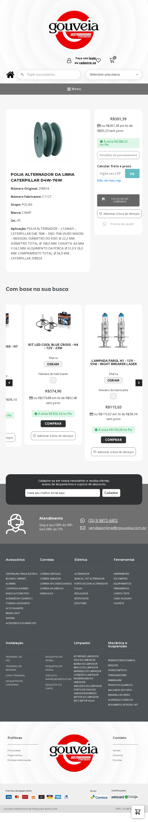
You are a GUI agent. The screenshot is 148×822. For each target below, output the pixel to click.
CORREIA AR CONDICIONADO (56, 575)
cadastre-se (87, 62)
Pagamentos (15, 747)
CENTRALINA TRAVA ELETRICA (22, 565)
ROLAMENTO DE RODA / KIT (123, 696)
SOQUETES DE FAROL (54, 659)
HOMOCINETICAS (117, 662)
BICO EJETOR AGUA (84, 692)
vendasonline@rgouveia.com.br (118, 520)
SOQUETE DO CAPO (53, 678)
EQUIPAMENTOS (122, 575)
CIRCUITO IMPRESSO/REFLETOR (55, 669)
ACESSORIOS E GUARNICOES (21, 614)
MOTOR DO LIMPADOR (86, 689)
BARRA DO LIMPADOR (86, 655)
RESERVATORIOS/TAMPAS (121, 652)
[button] (137, 811)
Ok (132, 174)
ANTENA (10, 609)
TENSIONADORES (117, 667)
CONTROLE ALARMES (17, 580)
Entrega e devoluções (19, 752)
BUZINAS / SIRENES (16, 570)
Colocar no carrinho (120, 200)
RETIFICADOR (81, 590)
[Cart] (112, 60)
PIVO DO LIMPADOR (84, 652)
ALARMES (11, 575)
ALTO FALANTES (14, 600)
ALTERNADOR (81, 565)
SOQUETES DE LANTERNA (14, 674)
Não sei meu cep (109, 180)
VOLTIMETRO (121, 570)
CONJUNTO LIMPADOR (86, 666)
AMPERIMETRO (121, 565)
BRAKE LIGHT (13, 605)
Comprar (24, 425)
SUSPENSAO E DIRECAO (120, 691)
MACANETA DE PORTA (120, 681)
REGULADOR (81, 585)
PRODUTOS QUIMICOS (120, 677)
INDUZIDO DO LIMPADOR (88, 677)
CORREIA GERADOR (50, 570)
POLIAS (78, 580)
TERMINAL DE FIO (14, 650)
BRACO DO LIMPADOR (86, 659)
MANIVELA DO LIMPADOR (87, 663)
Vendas (116, 742)
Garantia (118, 747)
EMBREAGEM (115, 672)
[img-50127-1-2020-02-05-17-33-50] (48, 163)
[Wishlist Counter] (98, 60)
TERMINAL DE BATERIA (14, 659)
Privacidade (14, 742)
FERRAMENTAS (121, 580)
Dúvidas (117, 752)
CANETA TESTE (121, 585)
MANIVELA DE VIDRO (119, 686)
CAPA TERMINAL (15, 667)
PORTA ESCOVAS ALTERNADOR (91, 575)
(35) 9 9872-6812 (103, 512)
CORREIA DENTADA (50, 565)
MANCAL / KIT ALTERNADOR (89, 570)
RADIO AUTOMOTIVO (17, 585)
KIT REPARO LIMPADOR (86, 648)
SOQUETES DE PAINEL (54, 650)
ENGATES (113, 657)
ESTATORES (80, 595)
